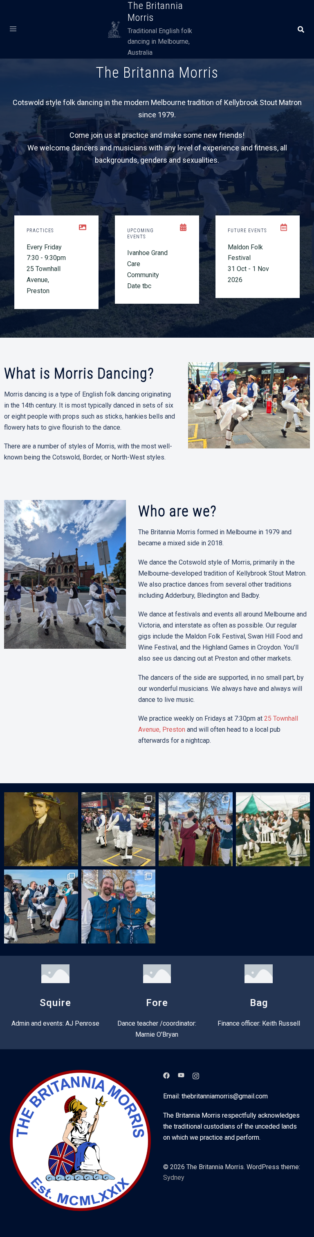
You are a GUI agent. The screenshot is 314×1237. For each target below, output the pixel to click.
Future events (247, 230)
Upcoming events (140, 233)
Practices (40, 230)
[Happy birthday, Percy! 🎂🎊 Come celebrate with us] (41, 829)
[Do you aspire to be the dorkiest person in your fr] (118, 829)
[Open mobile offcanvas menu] (13, 29)
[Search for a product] (301, 29)
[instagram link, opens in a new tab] (196, 1075)
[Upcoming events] (183, 227)
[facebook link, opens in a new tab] (166, 1075)
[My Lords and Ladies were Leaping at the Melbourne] (41, 906)
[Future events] (283, 227)
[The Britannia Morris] (114, 29)
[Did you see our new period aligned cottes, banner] (118, 906)
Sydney (173, 1177)
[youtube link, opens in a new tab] (181, 1075)
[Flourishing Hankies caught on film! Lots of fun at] (273, 829)
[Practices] (82, 227)
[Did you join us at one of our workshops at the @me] (196, 829)
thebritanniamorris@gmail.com (225, 1096)
